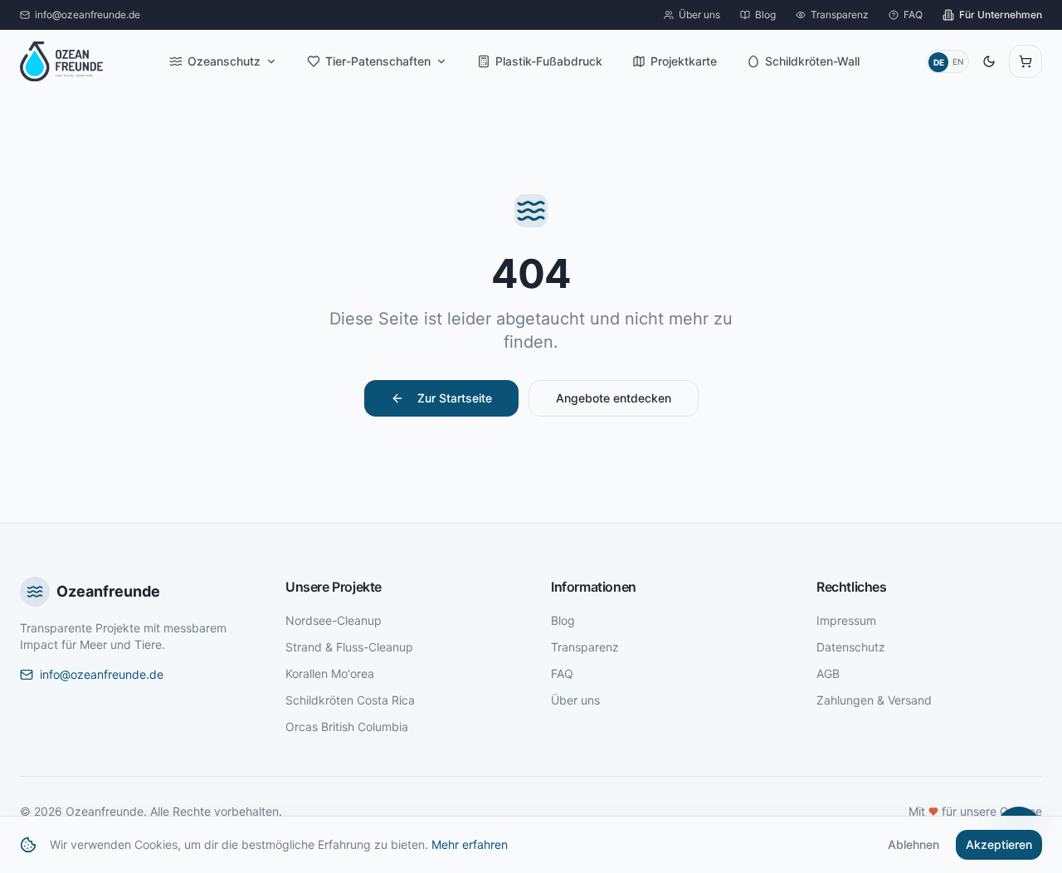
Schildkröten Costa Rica (350, 700)
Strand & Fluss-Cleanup (349, 647)
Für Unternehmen (1000, 14)
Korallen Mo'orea (329, 673)
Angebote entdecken (613, 398)
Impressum (846, 620)
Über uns (575, 700)
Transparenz (585, 647)
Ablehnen (913, 844)
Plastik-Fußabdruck (548, 61)
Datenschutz (850, 647)
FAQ (562, 673)
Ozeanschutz (224, 61)
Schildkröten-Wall (812, 61)
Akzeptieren (999, 844)
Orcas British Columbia (346, 726)
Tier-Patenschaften (378, 61)
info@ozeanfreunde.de (101, 674)
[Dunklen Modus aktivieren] (989, 61)
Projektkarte (683, 61)
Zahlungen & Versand (874, 700)
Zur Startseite (454, 398)
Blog (563, 620)
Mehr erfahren (469, 844)
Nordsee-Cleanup (333, 620)
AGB (828, 673)
